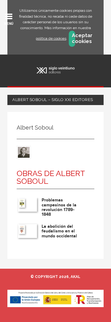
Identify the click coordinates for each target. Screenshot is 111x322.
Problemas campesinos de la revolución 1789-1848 (59, 207)
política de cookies (51, 38)
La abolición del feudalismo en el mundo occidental (59, 231)
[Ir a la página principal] (55, 70)
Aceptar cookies (73, 38)
